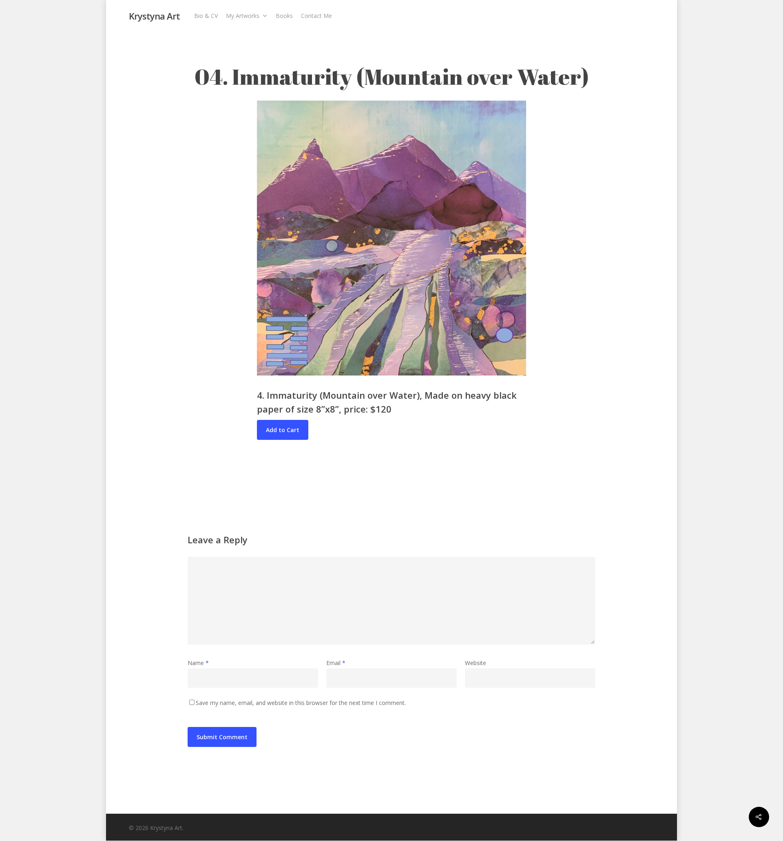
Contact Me (316, 16)
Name (198, 663)
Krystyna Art (154, 15)
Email (335, 663)
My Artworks (242, 16)
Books (284, 16)
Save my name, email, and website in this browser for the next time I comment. (301, 703)
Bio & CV (206, 16)
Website (475, 663)
